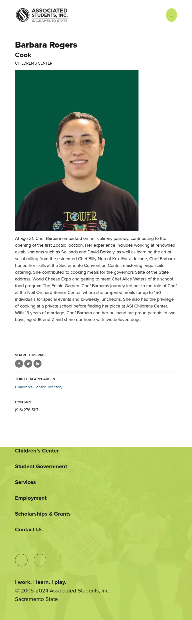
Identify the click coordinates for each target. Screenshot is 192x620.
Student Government (41, 466)
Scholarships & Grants (43, 514)
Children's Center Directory (38, 387)
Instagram (146, 15)
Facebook (156, 15)
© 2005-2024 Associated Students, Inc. (62, 590)
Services (25, 482)
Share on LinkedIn (38, 364)
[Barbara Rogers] (96, 150)
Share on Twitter (28, 364)
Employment (30, 498)
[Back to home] (41, 11)
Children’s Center (37, 450)
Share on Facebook (19, 364)
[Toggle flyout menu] (171, 15)
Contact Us (29, 529)
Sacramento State (36, 599)
